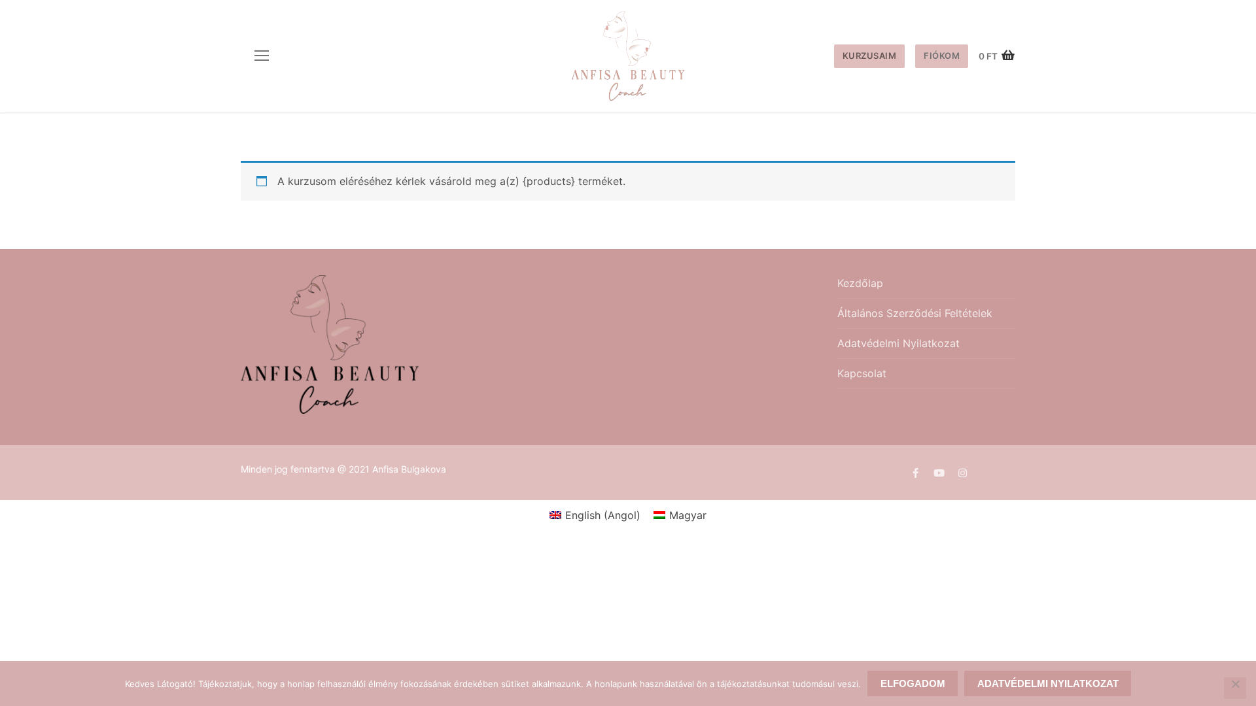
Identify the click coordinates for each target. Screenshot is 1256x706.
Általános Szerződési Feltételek (914, 313)
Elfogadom (913, 683)
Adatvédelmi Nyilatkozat (898, 343)
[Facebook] (915, 472)
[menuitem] (595, 514)
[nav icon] (262, 56)
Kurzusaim (870, 55)
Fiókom (942, 55)
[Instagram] (962, 472)
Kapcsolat (861, 373)
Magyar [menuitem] (687, 515)
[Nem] (1235, 688)
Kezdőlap (860, 283)
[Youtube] (939, 472)
